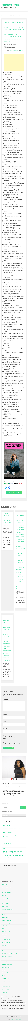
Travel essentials (6, 987)
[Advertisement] (14, 62)
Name (5, 715)
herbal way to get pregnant (7, 516)
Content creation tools (7, 909)
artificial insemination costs (6, 624)
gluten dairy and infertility (20, 537)
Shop (3, 975)
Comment (6, 699)
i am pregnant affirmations (12, 32)
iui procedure (6, 635)
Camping (4, 895)
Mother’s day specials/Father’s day (10, 953)
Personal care (5, 970)
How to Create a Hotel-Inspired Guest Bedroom (12, 835)
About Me (4, 884)
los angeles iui (7, 656)
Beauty (4, 890)
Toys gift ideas (5, 984)
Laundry (4, 945)
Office (3, 959)
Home (3, 928)
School (5, 849)
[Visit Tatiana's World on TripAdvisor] (23, 872)
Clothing (4, 901)
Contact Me (5, 906)
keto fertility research (19, 561)
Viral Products (5, 989)
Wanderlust (4, 992)
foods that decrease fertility (20, 530)
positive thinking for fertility (11, 40)
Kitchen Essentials (6, 942)
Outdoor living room (7, 964)
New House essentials (7, 956)
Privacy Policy (5, 973)
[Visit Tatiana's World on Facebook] (3, 872)
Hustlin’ (4, 937)
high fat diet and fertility (20, 544)
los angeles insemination (7, 648)
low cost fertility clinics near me (6, 659)
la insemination (7, 639)
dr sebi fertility (20, 523)
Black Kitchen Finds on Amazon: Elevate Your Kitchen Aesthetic (13, 831)
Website (5, 728)
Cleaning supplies (6, 898)
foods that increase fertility (20, 533)
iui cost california (6, 633)
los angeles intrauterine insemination (7, 653)
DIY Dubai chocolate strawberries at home (13, 828)
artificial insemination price (7, 626)
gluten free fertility (20, 539)
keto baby (22, 552)
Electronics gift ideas (7, 915)
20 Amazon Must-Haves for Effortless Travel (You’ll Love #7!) (13, 824)
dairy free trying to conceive (20, 519)
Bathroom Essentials (6, 887)
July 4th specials (6, 940)
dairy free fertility (20, 516)
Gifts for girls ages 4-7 (7, 923)
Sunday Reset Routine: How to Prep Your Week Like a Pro (12, 842)
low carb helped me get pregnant (20, 569)
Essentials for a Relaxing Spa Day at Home (12, 839)
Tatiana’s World (10, 4)
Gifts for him (5, 926)
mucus (22, 571)
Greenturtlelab (18, 1019)
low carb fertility (20, 566)
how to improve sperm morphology (20, 546)
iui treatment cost (6, 637)
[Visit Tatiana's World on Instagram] (18, 872)
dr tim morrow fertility (20, 525)
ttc (21, 586)
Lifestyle (4, 948)
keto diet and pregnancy (19, 554)
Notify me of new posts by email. (11, 744)
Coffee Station (5, 904)
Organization (5, 962)
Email (5, 721)
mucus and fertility (18, 573)
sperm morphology (19, 577)
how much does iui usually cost (7, 630)
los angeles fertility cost (6, 646)
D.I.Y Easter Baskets (6, 912)
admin (21, 50)
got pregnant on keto (20, 540)
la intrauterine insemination (6, 641)
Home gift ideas (6, 931)
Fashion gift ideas (6, 917)
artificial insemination (6, 619)
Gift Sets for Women (7, 920)
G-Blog (11, 1019)
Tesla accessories (6, 981)
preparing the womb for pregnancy (7, 524)
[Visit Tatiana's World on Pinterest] (8, 872)
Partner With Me (6, 967)
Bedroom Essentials (6, 892)
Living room (5, 951)
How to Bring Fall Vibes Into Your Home (12, 846)
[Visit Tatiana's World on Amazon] (13, 872)
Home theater (5, 934)
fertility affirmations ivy (11, 26)
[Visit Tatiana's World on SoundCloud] (3, 876)
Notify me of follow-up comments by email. (12, 738)
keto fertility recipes (20, 558)
